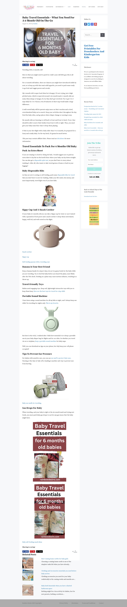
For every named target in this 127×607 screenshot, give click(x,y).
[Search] (102, 35)
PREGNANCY (40, 7)
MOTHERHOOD (59, 7)
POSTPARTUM (49, 7)
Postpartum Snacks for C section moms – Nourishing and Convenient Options (94, 109)
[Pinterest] (95, 24)
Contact (101, 603)
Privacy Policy (63, 603)
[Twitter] (89, 24)
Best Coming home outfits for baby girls (54, 559)
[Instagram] (92, 24)
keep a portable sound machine (45, 341)
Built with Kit (94, 177)
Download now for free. (91, 196)
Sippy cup (25, 257)
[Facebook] (85, 24)
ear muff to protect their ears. (61, 358)
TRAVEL (84, 7)
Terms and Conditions (88, 603)
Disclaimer (75, 603)
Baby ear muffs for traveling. (32, 403)
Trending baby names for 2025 (92, 114)
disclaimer (60, 138)
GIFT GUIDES (91, 7)
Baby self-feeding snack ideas (32, 542)
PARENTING (76, 7)
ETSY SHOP (100, 7)
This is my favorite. (52, 303)
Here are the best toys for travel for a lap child (49, 291)
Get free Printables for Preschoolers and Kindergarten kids (94, 51)
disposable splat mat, (41, 160)
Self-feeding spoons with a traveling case (36, 262)
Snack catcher (27, 252)
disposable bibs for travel (66, 175)
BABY (69, 7)
